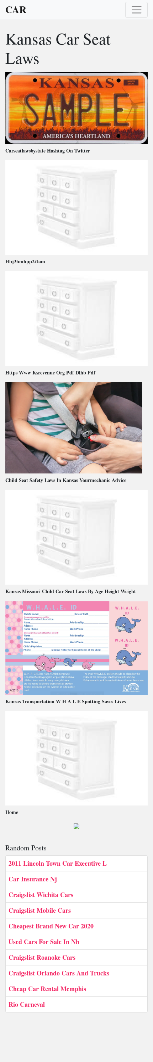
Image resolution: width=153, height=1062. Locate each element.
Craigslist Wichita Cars (41, 894)
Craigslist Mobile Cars (40, 910)
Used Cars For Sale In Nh (44, 941)
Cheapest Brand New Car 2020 (51, 926)
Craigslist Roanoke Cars (42, 957)
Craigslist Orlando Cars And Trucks (59, 973)
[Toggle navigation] (136, 10)
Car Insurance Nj (33, 879)
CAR (15, 9)
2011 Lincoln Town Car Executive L (58, 863)
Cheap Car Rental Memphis (47, 988)
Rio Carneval (27, 1004)
